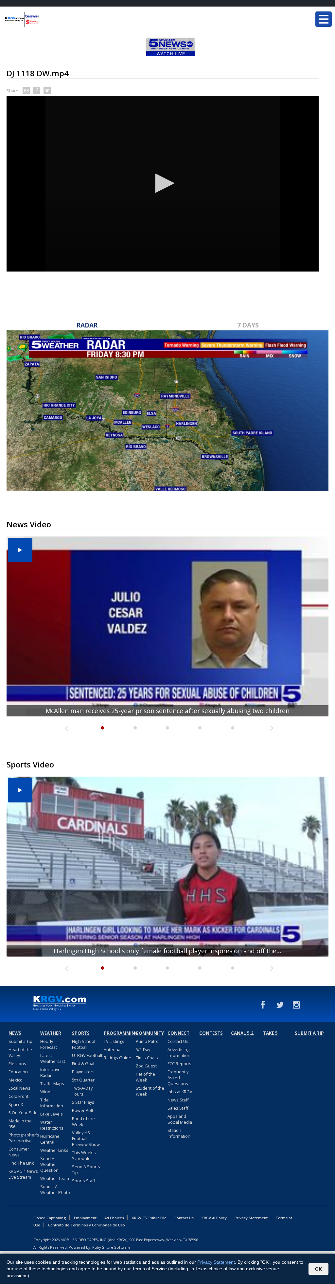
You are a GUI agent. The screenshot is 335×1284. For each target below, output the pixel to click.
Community (150, 1033)
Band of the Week (83, 1121)
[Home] (44, 19)
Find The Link (21, 1163)
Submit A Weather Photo (55, 1189)
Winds (46, 1092)
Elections (17, 1063)
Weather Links (54, 1150)
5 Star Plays (83, 1102)
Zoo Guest (146, 1066)
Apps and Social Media (180, 1119)
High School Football (83, 1044)
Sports (81, 1033)
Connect (178, 1033)
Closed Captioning (49, 1217)
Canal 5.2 (242, 1033)
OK (318, 1269)
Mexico (16, 1080)
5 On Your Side (23, 1113)
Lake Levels (51, 1114)
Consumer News (19, 1152)
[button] (162, 183)
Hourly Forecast (48, 1044)
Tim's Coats (147, 1058)
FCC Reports (179, 1063)
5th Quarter (83, 1080)
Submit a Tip (20, 1041)
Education (18, 1072)
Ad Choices (114, 1217)
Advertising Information (179, 1052)
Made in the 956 (20, 1124)
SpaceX (16, 1104)
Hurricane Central (50, 1139)
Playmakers (83, 1072)
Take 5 (270, 1033)
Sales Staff (178, 1108)
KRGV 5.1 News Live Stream (23, 1174)
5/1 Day (143, 1049)
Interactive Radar (50, 1072)
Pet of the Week (145, 1077)
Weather (50, 1033)
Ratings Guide (117, 1058)
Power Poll (82, 1110)
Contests (211, 1033)
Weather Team (54, 1178)
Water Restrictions (51, 1125)
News (15, 1033)
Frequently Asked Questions (178, 1077)
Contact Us (178, 1041)
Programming (119, 1033)
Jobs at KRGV (180, 1092)
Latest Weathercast (52, 1058)
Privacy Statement (251, 1217)
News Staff (178, 1100)
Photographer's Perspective (24, 1138)
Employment (85, 1217)
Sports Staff (83, 1181)
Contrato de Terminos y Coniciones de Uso (86, 1224)
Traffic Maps (52, 1083)
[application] (163, 184)
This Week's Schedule (84, 1155)
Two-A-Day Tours (82, 1091)
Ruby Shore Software (111, 1247)
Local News (19, 1088)
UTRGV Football (87, 1055)
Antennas (113, 1049)
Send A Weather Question (49, 1164)
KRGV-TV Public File (149, 1217)
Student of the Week (150, 1091)
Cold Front (18, 1096)
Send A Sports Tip (86, 1169)
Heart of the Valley (20, 1052)
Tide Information (51, 1103)
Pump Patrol (148, 1041)
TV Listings (114, 1041)
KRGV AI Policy (214, 1217)
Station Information (179, 1133)
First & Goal (83, 1063)
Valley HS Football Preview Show (86, 1138)
